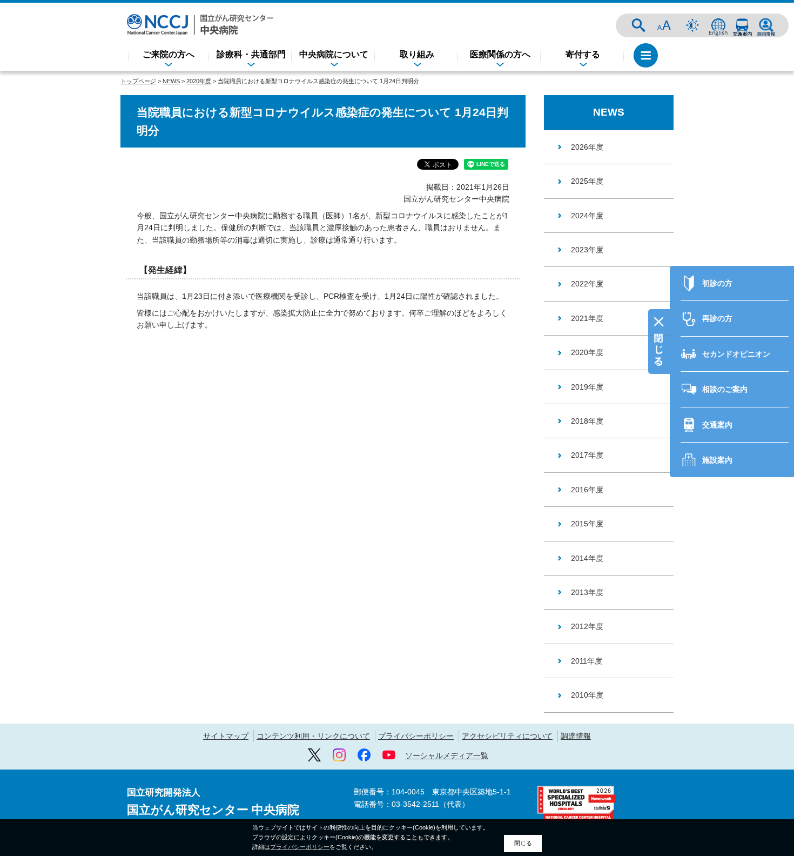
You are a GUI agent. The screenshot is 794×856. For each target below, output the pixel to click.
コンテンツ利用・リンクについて (313, 736)
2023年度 (587, 249)
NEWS (171, 81)
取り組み (417, 54)
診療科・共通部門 (251, 54)
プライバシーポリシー (416, 736)
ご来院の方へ (168, 54)
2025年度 (587, 181)
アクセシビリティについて (507, 736)
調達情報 (576, 736)
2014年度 (587, 558)
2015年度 (587, 523)
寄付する (583, 54)
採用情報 (766, 25)
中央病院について (333, 54)
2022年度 (587, 283)
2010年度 (587, 695)
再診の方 (717, 318)
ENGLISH (718, 25)
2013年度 (587, 592)
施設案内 (717, 460)
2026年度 (587, 147)
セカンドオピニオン (736, 354)
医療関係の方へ (500, 54)
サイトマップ (225, 736)
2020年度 (198, 81)
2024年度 (587, 215)
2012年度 (587, 626)
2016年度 (587, 489)
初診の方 (717, 283)
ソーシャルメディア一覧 (446, 755)
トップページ (138, 81)
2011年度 (586, 661)
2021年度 (587, 318)
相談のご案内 (725, 389)
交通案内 (742, 25)
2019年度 (587, 387)
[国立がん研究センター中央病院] (200, 24)
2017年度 (587, 455)
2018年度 (587, 421)
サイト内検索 (638, 25)
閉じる (523, 843)
